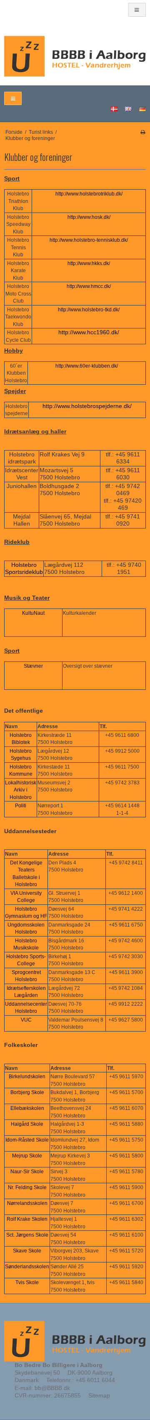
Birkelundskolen (27, 1076)
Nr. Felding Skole (27, 1187)
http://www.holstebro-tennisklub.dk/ (89, 240)
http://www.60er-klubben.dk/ (86, 366)
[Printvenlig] (143, 132)
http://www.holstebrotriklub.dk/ (88, 194)
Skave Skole (27, 1251)
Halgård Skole (27, 1124)
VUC (26, 1020)
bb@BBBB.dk (52, 1388)
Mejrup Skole (27, 1156)
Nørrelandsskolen (27, 1203)
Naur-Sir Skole (27, 1172)
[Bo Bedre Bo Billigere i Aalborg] (75, 56)
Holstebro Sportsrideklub (24, 568)
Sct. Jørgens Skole (27, 1235)
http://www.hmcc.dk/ (89, 286)
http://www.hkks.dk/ (89, 263)
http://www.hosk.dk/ (89, 217)
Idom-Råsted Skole (27, 1140)
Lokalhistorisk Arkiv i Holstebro (20, 790)
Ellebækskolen (27, 1108)
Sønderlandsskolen (27, 1267)
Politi (20, 806)
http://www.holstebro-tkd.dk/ (89, 310)
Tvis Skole (27, 1282)
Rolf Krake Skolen (27, 1219)
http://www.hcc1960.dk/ (88, 332)
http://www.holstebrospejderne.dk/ (87, 406)
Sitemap (99, 1395)
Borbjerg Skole (27, 1092)
